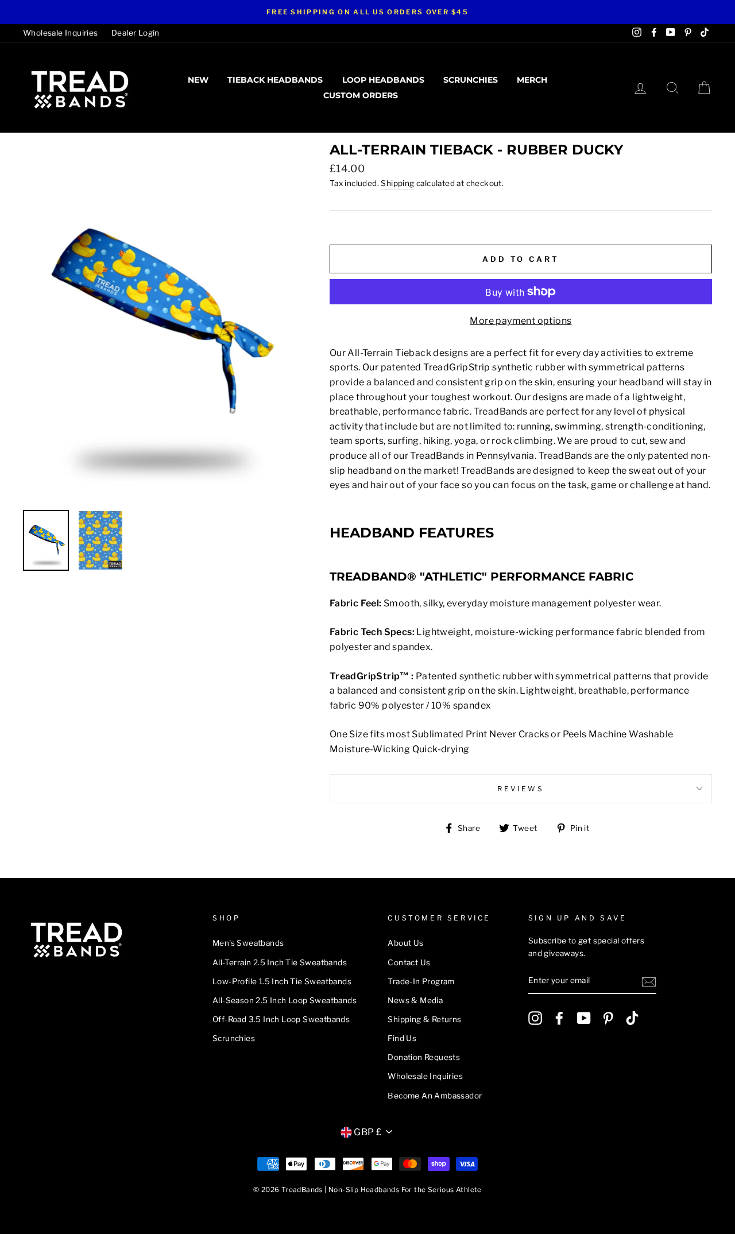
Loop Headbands (383, 80)
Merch (532, 80)
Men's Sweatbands (248, 942)
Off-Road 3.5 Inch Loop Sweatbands (281, 1019)
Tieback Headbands (275, 80)
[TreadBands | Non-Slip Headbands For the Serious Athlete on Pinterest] (608, 1018)
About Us (405, 942)
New (198, 80)
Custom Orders (360, 95)
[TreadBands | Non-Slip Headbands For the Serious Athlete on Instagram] (535, 1018)
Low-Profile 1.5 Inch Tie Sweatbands (281, 981)
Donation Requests (424, 1057)
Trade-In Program (421, 981)
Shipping (397, 183)
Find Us (402, 1038)
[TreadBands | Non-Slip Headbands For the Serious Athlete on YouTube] (584, 1018)
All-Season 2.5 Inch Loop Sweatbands (284, 1000)
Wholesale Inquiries (60, 32)
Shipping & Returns (424, 1019)
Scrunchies (470, 80)
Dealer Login (135, 32)
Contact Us (409, 962)
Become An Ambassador (435, 1095)
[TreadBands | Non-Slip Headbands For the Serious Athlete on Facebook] (559, 1018)
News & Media (415, 1000)
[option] (367, 12)
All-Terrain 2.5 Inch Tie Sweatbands (279, 962)
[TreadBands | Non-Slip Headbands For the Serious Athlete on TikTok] (632, 1018)
